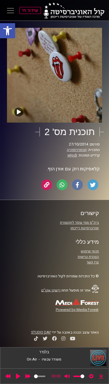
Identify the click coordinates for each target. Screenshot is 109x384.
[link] (7, 30)
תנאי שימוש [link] (90, 251)
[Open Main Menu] (10, 10)
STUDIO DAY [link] (41, 332)
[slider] (39, 376)
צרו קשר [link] (93, 262)
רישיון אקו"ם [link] (50, 290)
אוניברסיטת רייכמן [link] (84, 228)
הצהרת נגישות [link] (88, 256)
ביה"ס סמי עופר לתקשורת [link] (79, 222)
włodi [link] (72, 155)
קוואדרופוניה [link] (77, 149)
